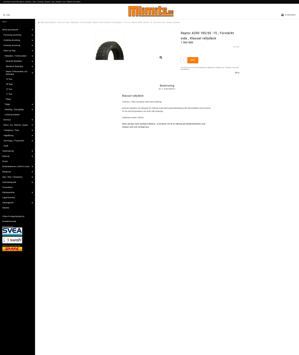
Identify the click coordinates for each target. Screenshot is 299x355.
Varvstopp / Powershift (14, 141)
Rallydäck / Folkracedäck (16, 56)
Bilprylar (6, 156)
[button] (289, 15)
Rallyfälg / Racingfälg (14, 109)
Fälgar (7, 104)
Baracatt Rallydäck (14, 61)
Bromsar (7, 120)
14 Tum (9, 79)
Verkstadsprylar (9, 182)
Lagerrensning (8, 197)
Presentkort (7, 187)
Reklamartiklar (8, 192)
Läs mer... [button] (237, 47)
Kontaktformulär (9, 221)
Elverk (5, 161)
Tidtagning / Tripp (11, 130)
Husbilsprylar (8, 151)
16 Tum (9, 89)
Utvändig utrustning (12, 45)
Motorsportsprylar (10, 30)
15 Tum (9, 84)
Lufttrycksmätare (12, 115)
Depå (6, 146)
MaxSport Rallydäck (14, 66)
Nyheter (5, 208)
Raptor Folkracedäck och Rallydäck (16, 72)
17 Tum (9, 94)
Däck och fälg (9, 51)
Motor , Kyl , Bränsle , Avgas (16, 125)
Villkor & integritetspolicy (13, 216)
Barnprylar (6, 172)
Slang (8, 99)
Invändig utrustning (12, 40)
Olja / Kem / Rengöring (12, 177)
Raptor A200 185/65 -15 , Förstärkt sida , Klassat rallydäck (156, 22)
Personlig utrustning (12, 35)
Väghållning (9, 135)
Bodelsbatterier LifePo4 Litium (15, 166)
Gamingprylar (8, 203)
